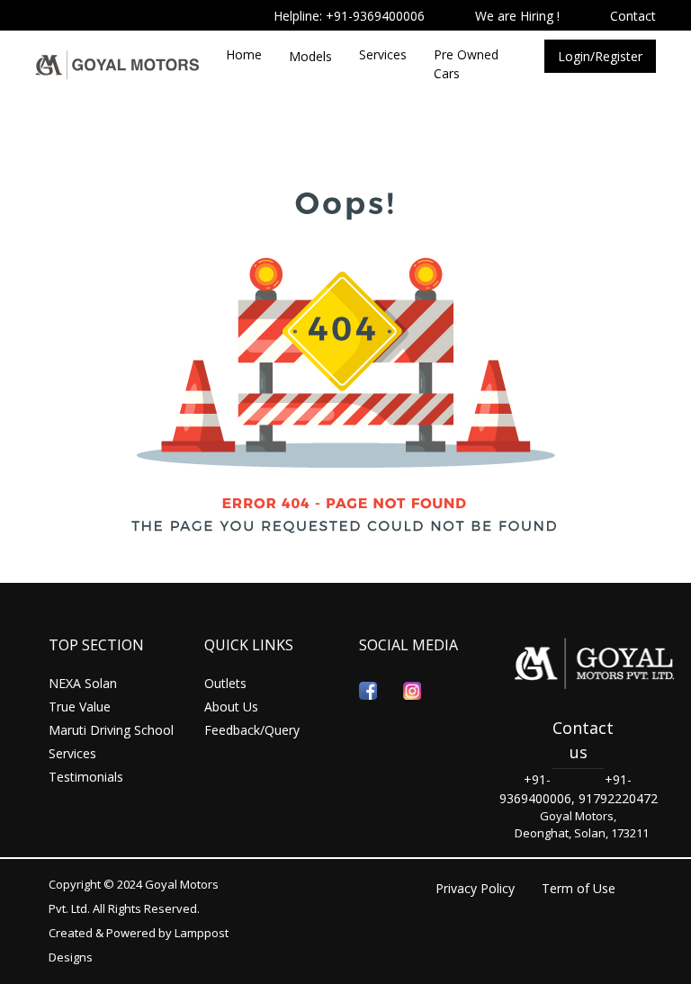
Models (310, 56)
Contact (633, 15)
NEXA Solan (83, 683)
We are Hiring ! (517, 15)
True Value (80, 706)
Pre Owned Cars (466, 64)
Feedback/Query (252, 729)
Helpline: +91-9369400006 (349, 15)
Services (383, 54)
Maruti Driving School (111, 729)
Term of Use (578, 888)
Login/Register (600, 56)
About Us (231, 706)
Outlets (225, 683)
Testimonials (86, 776)
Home (244, 54)
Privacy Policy (475, 888)
